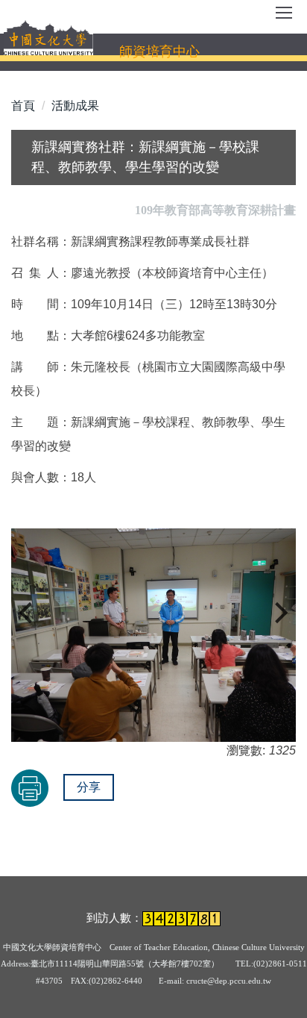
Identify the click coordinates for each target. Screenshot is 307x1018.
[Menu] (284, 18)
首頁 (23, 105)
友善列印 (29, 788)
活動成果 (75, 105)
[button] (29, 612)
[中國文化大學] (48, 37)
